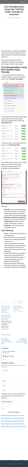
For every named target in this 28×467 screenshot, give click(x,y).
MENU (24, 2)
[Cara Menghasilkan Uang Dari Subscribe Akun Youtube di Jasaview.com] (7, 322)
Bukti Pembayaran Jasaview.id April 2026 (12, 421)
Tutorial (9, 334)
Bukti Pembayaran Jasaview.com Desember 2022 (21, 341)
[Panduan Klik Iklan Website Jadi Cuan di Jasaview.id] (18, 302)
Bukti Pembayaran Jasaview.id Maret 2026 (13, 424)
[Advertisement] (14, 35)
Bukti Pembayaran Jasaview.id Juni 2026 (12, 415)
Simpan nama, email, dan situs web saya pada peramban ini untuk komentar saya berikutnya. (13, 396)
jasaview (9, 351)
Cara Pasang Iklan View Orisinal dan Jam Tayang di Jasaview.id (5, 308)
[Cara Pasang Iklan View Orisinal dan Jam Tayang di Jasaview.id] (6, 302)
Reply (4, 359)
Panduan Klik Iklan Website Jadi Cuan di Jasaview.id (18, 307)
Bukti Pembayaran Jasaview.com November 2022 (6, 341)
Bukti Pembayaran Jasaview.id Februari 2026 (13, 426)
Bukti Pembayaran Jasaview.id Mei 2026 (12, 418)
